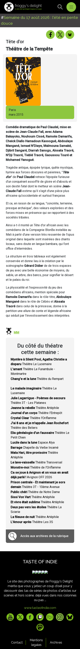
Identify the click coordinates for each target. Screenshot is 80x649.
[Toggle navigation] (71, 7)
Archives (56, 642)
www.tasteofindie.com (40, 608)
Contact (17, 642)
